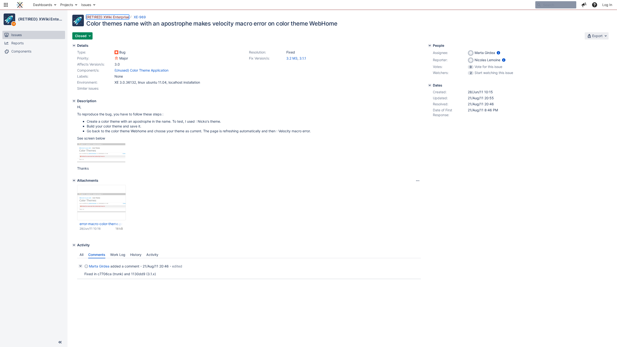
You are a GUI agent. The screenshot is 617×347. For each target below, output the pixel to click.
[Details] (74, 45)
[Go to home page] (20, 5)
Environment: (87, 82)
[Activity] (74, 245)
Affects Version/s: (91, 64)
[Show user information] (498, 53)
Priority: (83, 58)
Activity (152, 255)
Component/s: (88, 70)
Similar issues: (88, 88)
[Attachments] (74, 180)
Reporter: (440, 60)
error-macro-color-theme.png (101, 224)
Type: (81, 52)
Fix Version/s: (259, 58)
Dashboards (42, 5)
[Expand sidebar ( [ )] (60, 342)
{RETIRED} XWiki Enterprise (40, 19)
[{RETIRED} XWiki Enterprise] (9, 19)
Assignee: (440, 53)
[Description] (74, 101)
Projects (66, 5)
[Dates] (429, 85)
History (135, 255)
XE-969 (140, 17)
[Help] (594, 5)
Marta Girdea (99, 266)
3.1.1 (302, 58)
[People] (429, 45)
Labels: (82, 76)
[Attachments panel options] (418, 181)
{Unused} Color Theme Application (141, 70)
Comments (96, 255)
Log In (607, 5)
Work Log (117, 255)
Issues (86, 5)
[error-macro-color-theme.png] (101, 161)
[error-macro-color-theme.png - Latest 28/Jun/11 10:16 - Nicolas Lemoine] (101, 202)
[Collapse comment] (80, 266)
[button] (5, 5)
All (81, 255)
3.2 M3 (291, 58)
